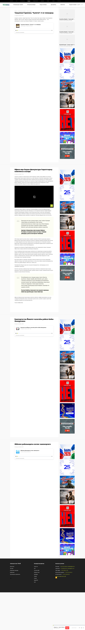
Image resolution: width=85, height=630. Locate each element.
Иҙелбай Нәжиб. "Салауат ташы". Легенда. (67, 44)
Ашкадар (42, 1)
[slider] (34, 30)
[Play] (80, 628)
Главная (16, 11)
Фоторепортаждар (31, 4)
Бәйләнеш (62, 4)
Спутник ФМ (22, 1)
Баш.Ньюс (12, 566)
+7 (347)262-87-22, (64, 568)
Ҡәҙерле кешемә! (73, 4)
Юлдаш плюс (35, 1)
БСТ (16, 1)
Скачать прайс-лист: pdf (60, 576)
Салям (53, 1)
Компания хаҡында (14, 570)
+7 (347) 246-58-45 (68, 572)
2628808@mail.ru (71, 566)
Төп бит (11, 568)
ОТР (35, 582)
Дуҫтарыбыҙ (53, 4)
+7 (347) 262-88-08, (64, 566)
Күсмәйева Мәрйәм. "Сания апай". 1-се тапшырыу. (67, 31)
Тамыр (48, 1)
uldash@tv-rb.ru (71, 568)
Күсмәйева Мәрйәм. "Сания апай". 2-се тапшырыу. (67, 19)
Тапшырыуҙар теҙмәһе (18, 4)
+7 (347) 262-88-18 (66, 574)
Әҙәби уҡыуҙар (29, 11)
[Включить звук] (51, 205)
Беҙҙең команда (43, 4)
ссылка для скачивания (20, 32)
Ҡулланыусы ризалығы (15, 574)
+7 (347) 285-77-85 (64, 570)
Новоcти (11, 1)
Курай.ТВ (58, 1)
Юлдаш (28, 1)
